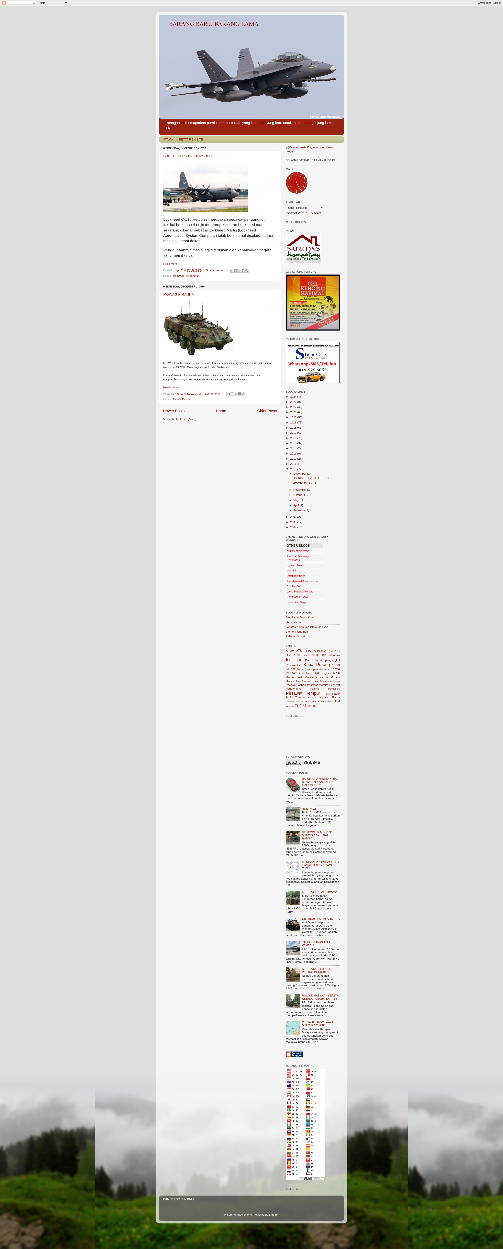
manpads (324, 677)
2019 (293, 422)
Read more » (171, 263)
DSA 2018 (293, 655)
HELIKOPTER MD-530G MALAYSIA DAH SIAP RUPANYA (317, 835)
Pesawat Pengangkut (186, 275)
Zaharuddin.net (295, 636)
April (296, 505)
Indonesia (334, 655)
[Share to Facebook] (243, 271)
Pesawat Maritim (317, 684)
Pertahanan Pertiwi (297, 596)
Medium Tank (293, 681)
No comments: (215, 270)
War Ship (292, 570)
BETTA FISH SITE (191, 139)
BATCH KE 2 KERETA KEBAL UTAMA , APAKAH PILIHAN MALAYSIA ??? (320, 782)
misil (315, 681)
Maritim (335, 677)
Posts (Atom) (188, 419)
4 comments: (212, 393)
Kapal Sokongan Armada (312, 669)
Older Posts (267, 411)
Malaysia (311, 677)
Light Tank (305, 673)
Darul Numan (294, 622)
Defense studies (296, 575)
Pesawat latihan (296, 684)
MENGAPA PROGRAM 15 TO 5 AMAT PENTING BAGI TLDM (320, 865)
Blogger (273, 1214)
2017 (293, 432)
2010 (293, 469)
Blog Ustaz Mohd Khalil (300, 617)
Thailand (290, 706)
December (300, 473)
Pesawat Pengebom (325, 688)
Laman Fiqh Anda (297, 631)
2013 (293, 453)
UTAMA (168, 139)
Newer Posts (174, 411)
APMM (290, 650)
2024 (293, 396)
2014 (293, 448)
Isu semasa (298, 659)
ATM (299, 650)
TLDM (300, 705)
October (298, 494)
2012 (293, 458)
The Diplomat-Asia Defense (302, 581)
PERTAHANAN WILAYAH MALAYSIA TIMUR (317, 1024)
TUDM (312, 706)
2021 (293, 412)
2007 (293, 527)
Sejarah (311, 697)
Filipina (305, 655)
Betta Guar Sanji (296, 602)
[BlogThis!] (236, 271)
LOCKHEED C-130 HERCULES (188, 156)
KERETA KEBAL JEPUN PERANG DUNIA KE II (316, 970)
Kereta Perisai (182, 399)
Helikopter (318, 655)
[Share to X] (239, 271)
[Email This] (232, 271)
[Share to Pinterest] (247, 271)
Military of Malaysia (298, 550)
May (296, 500)
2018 (293, 427)
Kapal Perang (316, 664)
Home (221, 411)
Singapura (323, 697)
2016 (293, 438)
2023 (293, 401)
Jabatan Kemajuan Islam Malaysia (307, 626)
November (300, 489)
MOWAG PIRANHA (178, 294)
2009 (293, 516)
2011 (293, 463)
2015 (293, 443)
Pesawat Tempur (303, 693)
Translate (315, 212)
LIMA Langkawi (322, 673)
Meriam (306, 681)
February (299, 510)
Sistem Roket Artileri (321, 701)
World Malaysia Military (300, 591)
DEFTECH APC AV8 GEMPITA (321, 918)
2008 (293, 522)
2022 (293, 407)
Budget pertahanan (315, 651)
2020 (293, 417)
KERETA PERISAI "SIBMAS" (319, 892)
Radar (336, 693)
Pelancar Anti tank (329, 681)
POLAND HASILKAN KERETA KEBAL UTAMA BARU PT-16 (320, 997)
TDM (336, 701)
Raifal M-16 (309, 808)
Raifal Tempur (295, 697)
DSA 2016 (334, 651)
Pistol (326, 693)
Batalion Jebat (295, 586)
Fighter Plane (294, 565)
